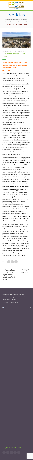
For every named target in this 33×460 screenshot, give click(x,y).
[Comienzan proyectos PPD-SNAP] (8, 261)
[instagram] (7, 452)
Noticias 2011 (22, 51)
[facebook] (4, 452)
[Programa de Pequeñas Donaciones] (16, 5)
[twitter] (11, 452)
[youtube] (15, 452)
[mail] (18, 452)
